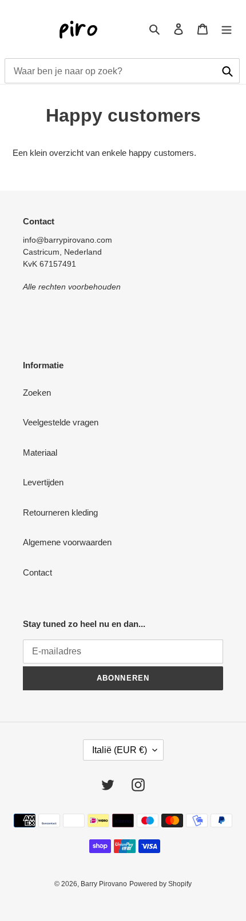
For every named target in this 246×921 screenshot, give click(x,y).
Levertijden (43, 482)
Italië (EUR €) (119, 750)
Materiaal (40, 452)
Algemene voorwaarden (67, 542)
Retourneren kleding (60, 512)
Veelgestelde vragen (60, 422)
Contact (37, 572)
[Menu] (227, 29)
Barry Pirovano (104, 884)
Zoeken (37, 392)
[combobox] (122, 70)
